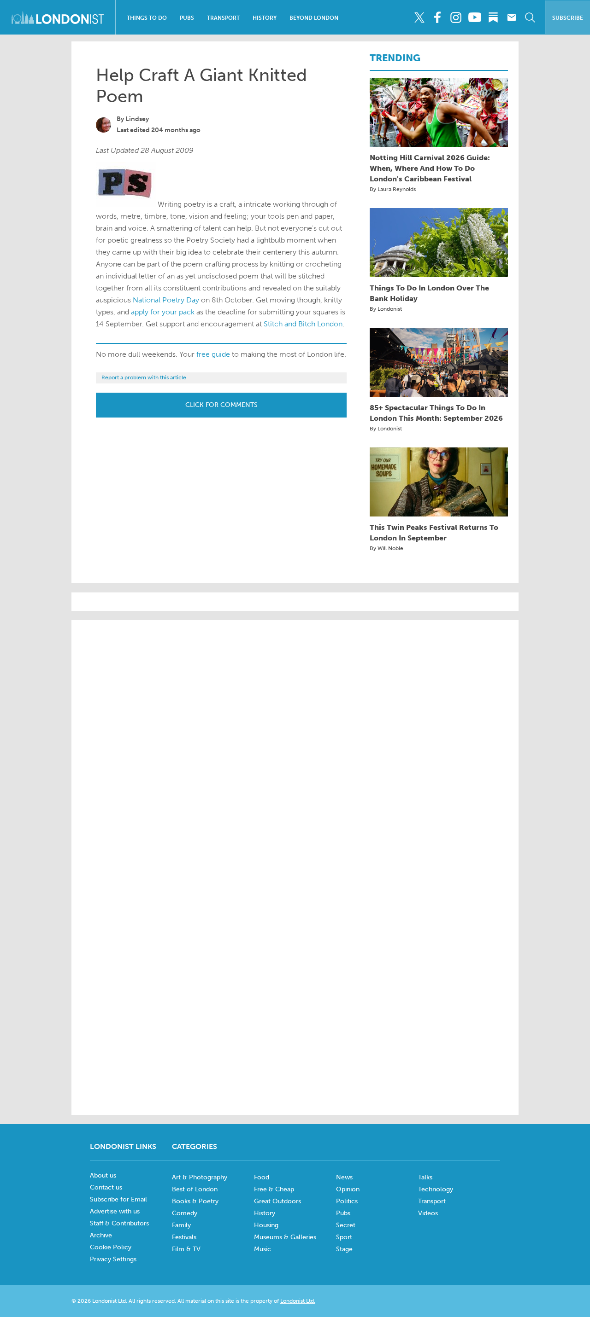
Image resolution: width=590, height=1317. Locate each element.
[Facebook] (438, 17)
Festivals (184, 1237)
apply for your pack (163, 311)
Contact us (106, 1187)
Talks (425, 1177)
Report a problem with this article (143, 377)
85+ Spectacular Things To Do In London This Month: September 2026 (436, 413)
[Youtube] (474, 17)
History (265, 18)
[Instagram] (456, 17)
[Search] (530, 17)
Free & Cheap (274, 1189)
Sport (344, 1237)
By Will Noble (386, 548)
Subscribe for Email (118, 1199)
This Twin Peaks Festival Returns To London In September (434, 532)
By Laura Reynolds (393, 189)
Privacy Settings (113, 1259)
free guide (213, 354)
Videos (428, 1213)
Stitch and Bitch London (303, 323)
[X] (419, 17)
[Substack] (493, 17)
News (344, 1177)
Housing (266, 1225)
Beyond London (313, 18)
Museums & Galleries (285, 1237)
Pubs (187, 18)
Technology (435, 1189)
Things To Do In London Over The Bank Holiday (429, 293)
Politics (347, 1201)
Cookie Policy (110, 1247)
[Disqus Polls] (295, 744)
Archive (101, 1235)
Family (181, 1225)
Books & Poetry (195, 1201)
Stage (344, 1249)
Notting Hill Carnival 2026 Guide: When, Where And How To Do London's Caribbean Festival (430, 168)
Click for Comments (221, 405)
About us (103, 1175)
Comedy (184, 1213)
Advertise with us (115, 1211)
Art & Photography (199, 1177)
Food (261, 1177)
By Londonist (386, 309)
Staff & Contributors (119, 1223)
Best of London (195, 1189)
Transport (223, 18)
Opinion (348, 1189)
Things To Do (147, 18)
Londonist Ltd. (297, 1301)
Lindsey (137, 119)
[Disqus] (295, 982)
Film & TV (186, 1249)
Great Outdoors (277, 1201)
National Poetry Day (166, 300)
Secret (345, 1225)
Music (262, 1249)
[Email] (511, 17)
